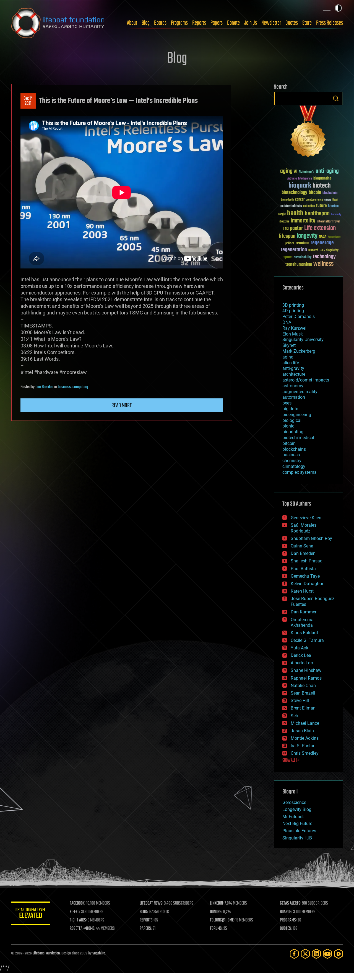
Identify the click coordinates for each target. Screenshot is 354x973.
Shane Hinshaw (306, 670)
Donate (233, 23)
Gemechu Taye (305, 576)
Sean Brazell (303, 693)
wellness (323, 264)
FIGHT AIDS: (78, 920)
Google (282, 214)
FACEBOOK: (77, 903)
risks (322, 250)
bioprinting (292, 431)
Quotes (291, 23)
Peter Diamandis (298, 316)
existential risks (291, 206)
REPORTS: (146, 920)
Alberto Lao (302, 662)
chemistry (291, 460)
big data (290, 408)
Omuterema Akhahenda (302, 622)
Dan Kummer (303, 611)
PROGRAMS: (288, 920)
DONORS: (216, 912)
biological (291, 420)
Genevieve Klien (306, 517)
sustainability (302, 258)
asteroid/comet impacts (305, 380)
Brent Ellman (303, 708)
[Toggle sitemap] (326, 8)
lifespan (287, 236)
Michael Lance (305, 723)
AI (295, 172)
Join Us (250, 23)
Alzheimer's (306, 172)
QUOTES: (286, 928)
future (321, 205)
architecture (293, 374)
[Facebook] (294, 954)
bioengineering (296, 414)
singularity (332, 250)
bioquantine (322, 178)
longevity (307, 236)
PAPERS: (146, 928)
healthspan (317, 213)
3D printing (293, 305)
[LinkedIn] (316, 954)
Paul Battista (303, 568)
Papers (216, 23)
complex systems (299, 472)
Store (307, 23)
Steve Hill (300, 700)
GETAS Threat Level (30, 914)
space (288, 257)
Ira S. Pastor (302, 745)
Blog (146, 23)
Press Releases (329, 23)
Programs (179, 23)
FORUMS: (216, 928)
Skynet (289, 345)
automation (293, 397)
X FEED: (75, 912)
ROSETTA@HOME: (82, 928)
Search (335, 98)
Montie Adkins (305, 738)
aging (286, 171)
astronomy (292, 385)
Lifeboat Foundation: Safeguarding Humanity (58, 23)
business (64, 387)
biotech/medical (298, 437)
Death (335, 199)
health (295, 213)
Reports (199, 23)
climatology (293, 466)
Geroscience (294, 802)
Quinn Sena (302, 546)
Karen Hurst (302, 591)
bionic (288, 426)
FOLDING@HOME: (222, 920)
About (132, 23)
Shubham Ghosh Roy (311, 538)
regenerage (322, 243)
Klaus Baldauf (304, 632)
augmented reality (299, 391)
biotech (322, 186)
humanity (336, 214)
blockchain (329, 193)
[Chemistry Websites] (308, 133)
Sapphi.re (98, 953)
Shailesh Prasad (306, 561)
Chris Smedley (305, 753)
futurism (333, 206)
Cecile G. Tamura (307, 640)
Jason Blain (302, 730)
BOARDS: (286, 912)
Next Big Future (297, 823)
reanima (302, 243)
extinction (309, 206)
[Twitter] (305, 954)
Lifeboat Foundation (46, 953)
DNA (286, 322)
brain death (287, 200)
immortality (303, 220)
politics (289, 243)
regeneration (294, 250)
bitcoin (315, 193)
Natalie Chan (303, 685)
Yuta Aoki (300, 648)
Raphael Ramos (306, 678)
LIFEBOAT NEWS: (151, 903)
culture (327, 199)
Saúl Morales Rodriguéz (303, 528)
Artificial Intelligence (299, 179)
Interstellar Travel (328, 222)
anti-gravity (293, 368)
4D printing (293, 310)
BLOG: (144, 912)
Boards (160, 23)
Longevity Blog (296, 809)
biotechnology (294, 193)
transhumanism (298, 264)
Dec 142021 (28, 101)
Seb (294, 715)
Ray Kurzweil (295, 328)
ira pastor (293, 228)
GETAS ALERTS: (290, 903)
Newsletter (271, 23)
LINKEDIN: (217, 903)
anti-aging (327, 171)
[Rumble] (338, 954)
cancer (299, 200)
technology (324, 257)
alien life (290, 362)
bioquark (299, 186)
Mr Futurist (293, 816)
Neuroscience (334, 237)
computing (80, 387)
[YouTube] (327, 954)
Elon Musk (292, 334)
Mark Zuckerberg (298, 351)
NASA (322, 237)
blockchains (294, 449)
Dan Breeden (44, 387)
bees (286, 403)
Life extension (320, 228)
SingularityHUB (297, 838)
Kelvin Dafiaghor (307, 583)
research (313, 250)
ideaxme (284, 222)
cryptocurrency (314, 200)
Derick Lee (301, 655)
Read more (121, 405)
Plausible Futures (299, 830)
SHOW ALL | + (290, 760)
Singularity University (303, 339)
